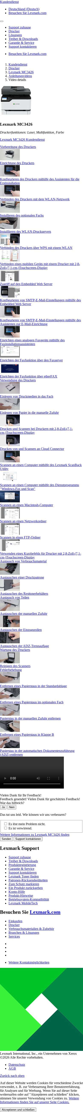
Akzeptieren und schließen (18, 1109)
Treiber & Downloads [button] (23, 39)
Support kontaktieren (28, 838)
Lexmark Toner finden (24, 876)
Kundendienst (18, 64)
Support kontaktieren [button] (23, 46)
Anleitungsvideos (20, 76)
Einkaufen (15, 921)
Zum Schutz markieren (24, 884)
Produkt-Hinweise (21, 895)
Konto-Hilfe (17, 892)
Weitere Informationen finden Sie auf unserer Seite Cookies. (39, 1100)
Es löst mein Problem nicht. (27, 824)
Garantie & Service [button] (21, 43)
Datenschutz (17, 1064)
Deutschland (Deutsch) (24, 9)
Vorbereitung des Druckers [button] (18, 147)
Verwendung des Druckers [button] (18, 380)
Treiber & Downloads (23, 861)
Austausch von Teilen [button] (14, 597)
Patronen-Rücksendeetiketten (28, 880)
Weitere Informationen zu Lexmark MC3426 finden (34, 834)
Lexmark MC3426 (21, 72)
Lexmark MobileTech (23, 903)
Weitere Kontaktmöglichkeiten (29, 962)
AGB (12, 1068)
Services (14, 936)
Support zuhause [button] (20, 27)
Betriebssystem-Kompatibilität (29, 899)
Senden (6, 838)
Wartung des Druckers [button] (15, 650)
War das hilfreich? (12, 803)
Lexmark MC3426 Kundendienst (22, 139)
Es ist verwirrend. (20, 828)
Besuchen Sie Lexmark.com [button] (27, 13)
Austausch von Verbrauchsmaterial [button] (23, 561)
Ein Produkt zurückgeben (26, 888)
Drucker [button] (14, 31)
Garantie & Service (21, 869)
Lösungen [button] (15, 35)
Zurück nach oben (12, 1076)
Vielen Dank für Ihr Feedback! (20, 795)
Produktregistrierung (22, 865)
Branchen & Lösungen (24, 932)
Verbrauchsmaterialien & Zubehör (31, 929)
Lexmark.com (45, 912)
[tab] (41, 147)
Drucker (14, 68)
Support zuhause (20, 857)
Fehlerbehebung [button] (11, 670)
